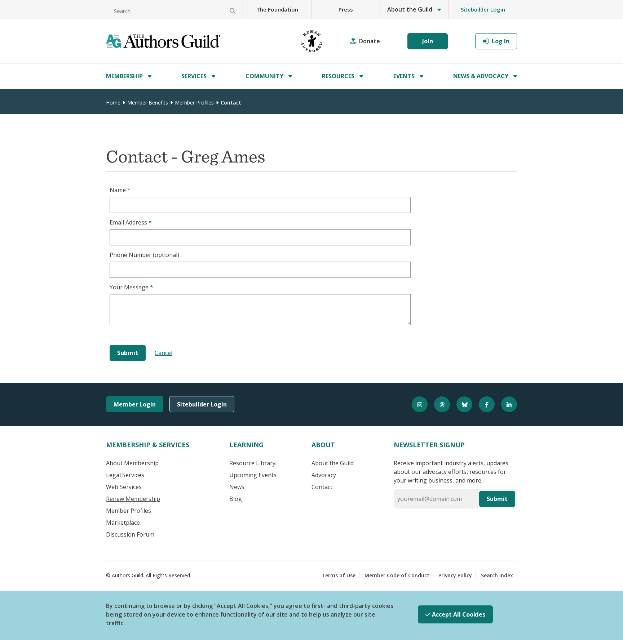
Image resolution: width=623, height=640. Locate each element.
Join (427, 41)
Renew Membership (133, 499)
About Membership (132, 463)
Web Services (124, 487)
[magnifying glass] (232, 11)
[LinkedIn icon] (506, 404)
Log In (499, 41)
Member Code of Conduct (396, 575)
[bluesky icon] (461, 404)
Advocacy (324, 475)
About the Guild (333, 463)
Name (120, 190)
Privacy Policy (455, 575)
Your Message (131, 287)
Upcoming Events (253, 475)
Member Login (135, 404)
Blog (235, 499)
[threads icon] (439, 404)
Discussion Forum (130, 534)
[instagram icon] (416, 404)
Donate (369, 41)
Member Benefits (147, 102)
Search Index (497, 575)
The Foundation (277, 9)
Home (113, 102)
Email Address (131, 222)
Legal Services (125, 475)
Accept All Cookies (457, 614)
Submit (497, 499)
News (236, 487)
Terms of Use (338, 575)
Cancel (163, 353)
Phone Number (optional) (144, 255)
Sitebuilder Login (483, 9)
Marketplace (123, 522)
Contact (322, 487)
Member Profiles (194, 102)
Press (346, 9)
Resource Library (252, 463)
